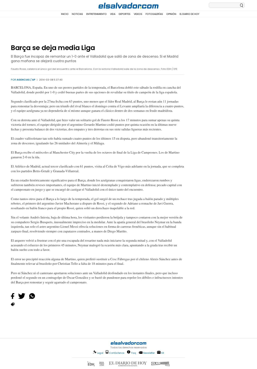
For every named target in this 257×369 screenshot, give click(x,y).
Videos (138, 14)
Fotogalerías (154, 14)
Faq (133, 352)
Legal (100, 353)
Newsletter (149, 353)
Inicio (64, 14)
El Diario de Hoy (189, 14)
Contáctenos (116, 353)
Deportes (124, 14)
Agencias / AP (26, 79)
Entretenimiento (96, 14)
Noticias (77, 14)
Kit (162, 352)
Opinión (171, 14)
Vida (112, 14)
